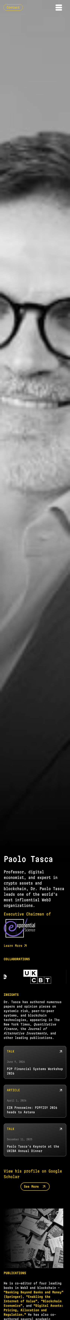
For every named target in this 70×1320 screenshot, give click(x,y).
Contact (13, 7)
